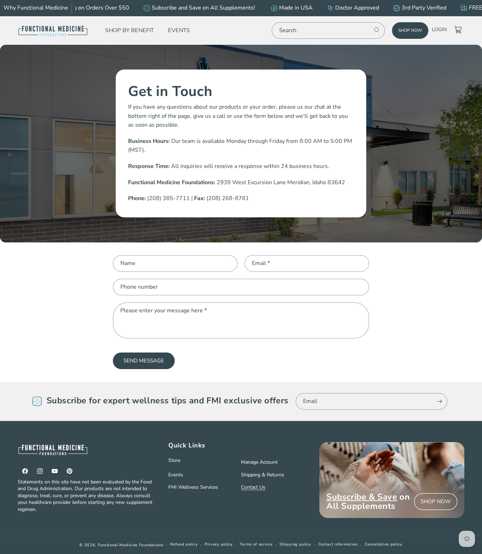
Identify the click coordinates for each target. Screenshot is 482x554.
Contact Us (253, 487)
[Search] (377, 30)
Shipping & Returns (262, 474)
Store (174, 460)
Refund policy (184, 544)
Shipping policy (295, 544)
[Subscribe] (439, 401)
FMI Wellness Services (193, 487)
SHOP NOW (436, 501)
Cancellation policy (384, 544)
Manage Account (259, 462)
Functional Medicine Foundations (130, 545)
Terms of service (256, 544)
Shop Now (410, 30)
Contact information (338, 544)
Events (175, 474)
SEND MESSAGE (143, 360)
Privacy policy (219, 544)
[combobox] (328, 30)
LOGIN (439, 29)
